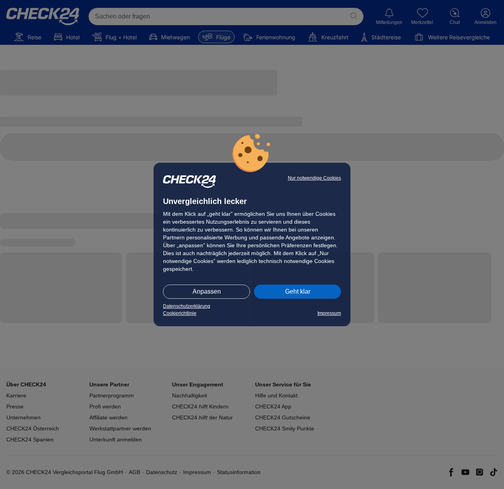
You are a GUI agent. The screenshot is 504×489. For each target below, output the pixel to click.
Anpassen (207, 291)
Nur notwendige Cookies (314, 178)
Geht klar (297, 291)
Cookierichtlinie (179, 313)
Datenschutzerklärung (186, 306)
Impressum (329, 313)
